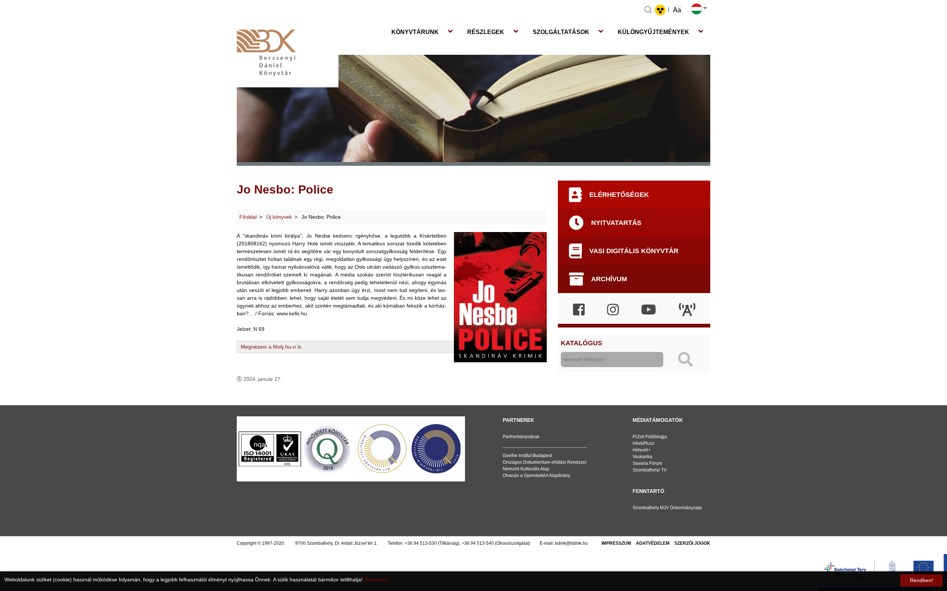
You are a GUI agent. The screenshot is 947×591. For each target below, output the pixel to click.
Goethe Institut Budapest (527, 455)
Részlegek (485, 32)
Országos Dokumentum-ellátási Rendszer (545, 462)
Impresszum (616, 543)
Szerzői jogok (692, 543)
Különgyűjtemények (653, 32)
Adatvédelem (653, 543)
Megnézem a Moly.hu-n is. (272, 347)
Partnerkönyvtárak (521, 436)
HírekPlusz (643, 443)
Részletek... (377, 579)
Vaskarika (642, 456)
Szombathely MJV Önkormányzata (667, 507)
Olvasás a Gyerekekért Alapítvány (536, 475)
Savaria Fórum (647, 463)
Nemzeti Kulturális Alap (526, 468)
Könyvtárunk (415, 32)
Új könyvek (279, 217)
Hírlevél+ (642, 450)
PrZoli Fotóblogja (650, 436)
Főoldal (248, 217)
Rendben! (921, 580)
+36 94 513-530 (421, 543)
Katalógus (581, 343)
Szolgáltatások (561, 32)
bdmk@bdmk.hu (571, 543)
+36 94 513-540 (478, 543)
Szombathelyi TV (650, 470)
